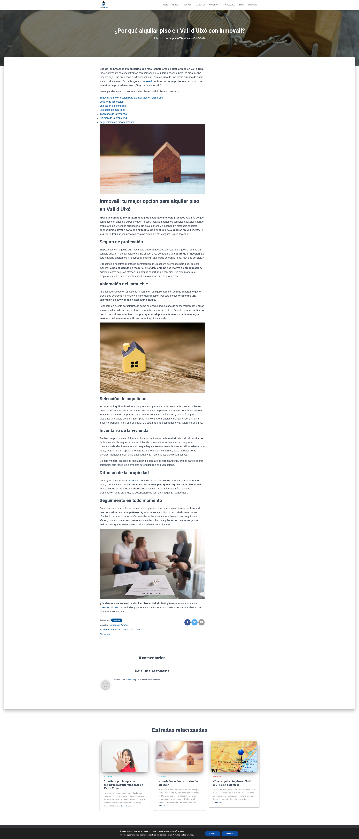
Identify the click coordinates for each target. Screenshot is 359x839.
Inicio (165, 5)
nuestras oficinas (109, 607)
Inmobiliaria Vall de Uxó (110, 629)
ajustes (190, 835)
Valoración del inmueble (113, 105)
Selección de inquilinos (112, 109)
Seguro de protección (112, 101)
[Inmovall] (103, 4)
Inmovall (147, 81)
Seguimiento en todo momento (117, 122)
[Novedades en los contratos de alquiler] (179, 756)
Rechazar (230, 833)
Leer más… (126, 806)
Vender (175, 5)
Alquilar (200, 5)
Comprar (188, 5)
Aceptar (212, 833)
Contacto (252, 5)
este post (134, 480)
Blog (241, 5)
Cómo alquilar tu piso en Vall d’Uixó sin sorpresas (232, 783)
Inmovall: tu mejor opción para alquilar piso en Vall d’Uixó (132, 97)
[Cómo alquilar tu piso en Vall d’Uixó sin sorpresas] (234, 756)
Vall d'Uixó (135, 629)
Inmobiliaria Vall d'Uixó (120, 625)
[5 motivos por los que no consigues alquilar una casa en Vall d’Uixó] (125, 756)
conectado (130, 680)
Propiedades (229, 5)
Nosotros (214, 5)
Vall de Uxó (105, 634)
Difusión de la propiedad (113, 118)
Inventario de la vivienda (113, 114)
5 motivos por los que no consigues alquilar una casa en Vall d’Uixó (123, 785)
